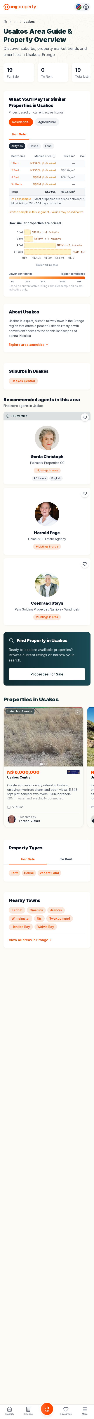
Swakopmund (59, 918)
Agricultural (47, 122)
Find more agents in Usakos (23, 406)
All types (17, 146)
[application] (47, 245)
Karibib (17, 910)
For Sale (19, 134)
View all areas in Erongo (28, 940)
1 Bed (14, 163)
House (34, 146)
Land (48, 146)
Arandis (56, 910)
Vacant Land (49, 873)
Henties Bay (21, 927)
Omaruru (36, 910)
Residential (21, 122)
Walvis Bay (45, 927)
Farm (14, 873)
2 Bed (15, 170)
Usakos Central (23, 381)
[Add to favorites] (85, 417)
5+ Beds (16, 184)
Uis (39, 918)
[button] (43, 792)
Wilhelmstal (21, 918)
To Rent (66, 859)
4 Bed (15, 177)
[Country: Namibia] (82, 7)
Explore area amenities (26, 344)
